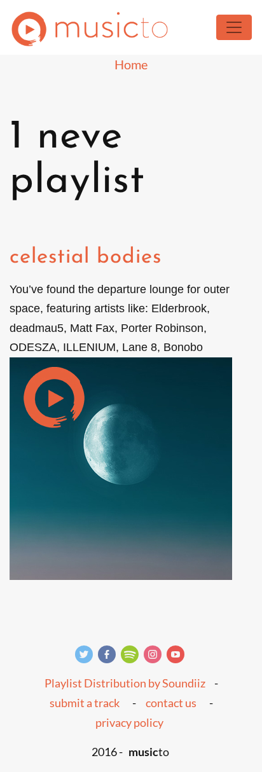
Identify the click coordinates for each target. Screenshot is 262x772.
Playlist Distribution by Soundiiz (125, 683)
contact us (171, 703)
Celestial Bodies (86, 257)
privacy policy (129, 722)
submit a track (85, 703)
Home (131, 64)
